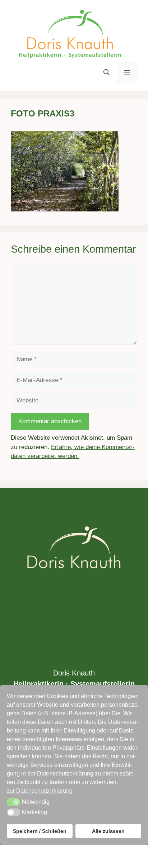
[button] (106, 72)
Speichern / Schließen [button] (39, 831)
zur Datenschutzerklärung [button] (39, 791)
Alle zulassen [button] (108, 831)
